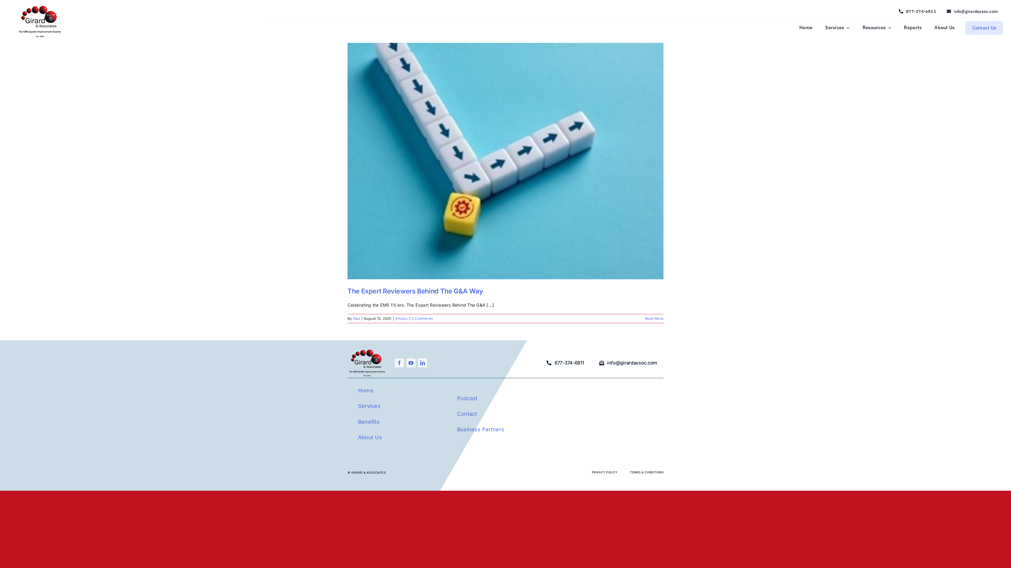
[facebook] (399, 362)
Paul (356, 318)
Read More (654, 318)
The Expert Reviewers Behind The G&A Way (415, 291)
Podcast (467, 398)
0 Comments (422, 318)
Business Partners (480, 429)
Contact (467, 414)
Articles (401, 318)
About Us (370, 437)
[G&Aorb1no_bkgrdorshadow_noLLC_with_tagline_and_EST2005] (40, 6)
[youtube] (411, 362)
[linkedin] (422, 362)
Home (365, 390)
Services (369, 406)
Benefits (368, 422)
